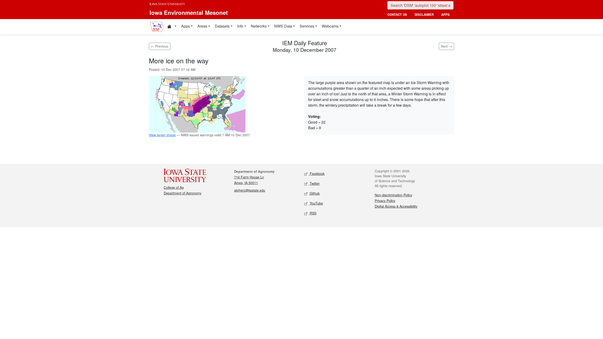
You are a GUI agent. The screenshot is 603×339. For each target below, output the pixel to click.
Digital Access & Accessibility (396, 206)
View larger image (162, 135)
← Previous (159, 46)
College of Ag (174, 187)
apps (445, 14)
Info (240, 26)
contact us (397, 14)
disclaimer (424, 14)
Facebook (317, 173)
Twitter (314, 183)
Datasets (222, 26)
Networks (259, 26)
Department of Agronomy (182, 193)
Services (307, 26)
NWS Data (283, 26)
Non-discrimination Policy (393, 195)
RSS (312, 213)
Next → (446, 46)
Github (314, 193)
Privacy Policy (385, 200)
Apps (185, 26)
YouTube (316, 203)
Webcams (330, 26)
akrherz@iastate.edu (249, 190)
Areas (202, 26)
